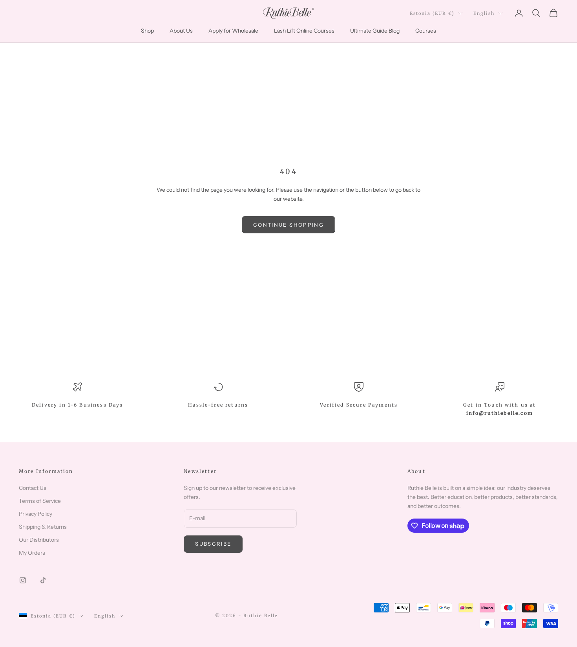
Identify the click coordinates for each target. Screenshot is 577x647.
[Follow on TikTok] (43, 580)
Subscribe (213, 544)
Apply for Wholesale (233, 30)
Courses (425, 30)
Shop (147, 30)
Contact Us (32, 487)
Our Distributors (39, 539)
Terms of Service (40, 500)
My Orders (32, 552)
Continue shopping (288, 225)
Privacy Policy (35, 513)
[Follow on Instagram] (23, 580)
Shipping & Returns (43, 526)
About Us (181, 30)
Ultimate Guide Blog (375, 30)
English (484, 13)
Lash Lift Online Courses (304, 30)
